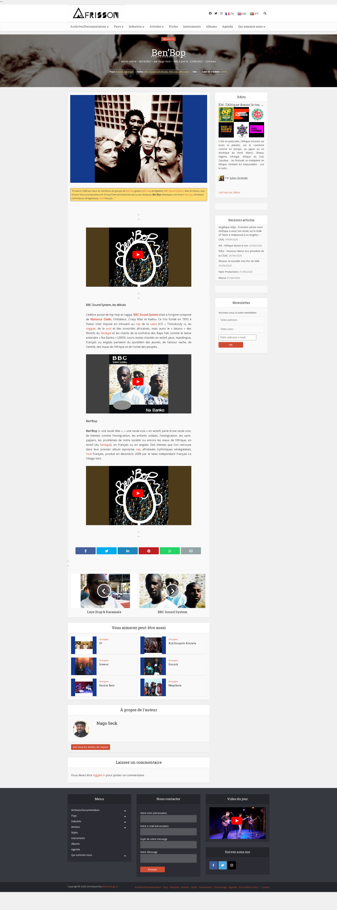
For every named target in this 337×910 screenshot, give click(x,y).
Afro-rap (173, 71)
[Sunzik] (153, 666)
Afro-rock (184, 71)
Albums (211, 26)
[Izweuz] (84, 666)
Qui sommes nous (250, 26)
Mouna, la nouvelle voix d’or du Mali (239, 261)
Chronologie (220, 887)
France (119, 71)
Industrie (135, 26)
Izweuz (103, 664)
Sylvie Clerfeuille (239, 178)
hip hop (130, 190)
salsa (153, 324)
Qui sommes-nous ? (249, 887)
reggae (90, 328)
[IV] (84, 645)
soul (108, 328)
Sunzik (173, 664)
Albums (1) (168, 39)
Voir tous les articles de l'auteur (90, 747)
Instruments (192, 26)
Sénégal (128, 71)
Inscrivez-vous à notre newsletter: (238, 312)
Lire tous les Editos (229, 192)
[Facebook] (213, 865)
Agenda (227, 26)
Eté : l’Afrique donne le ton (241, 105)
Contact (265, 887)
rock (101, 198)
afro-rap (146, 190)
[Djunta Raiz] (84, 687)
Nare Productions (229, 271)
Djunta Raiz (106, 685)
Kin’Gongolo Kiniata (182, 643)
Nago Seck (164, 61)
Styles (173, 26)
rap (138, 324)
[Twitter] (223, 865)
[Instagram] (232, 865)
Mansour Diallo (100, 319)
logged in (99, 775)
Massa (222, 278)
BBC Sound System (173, 190)
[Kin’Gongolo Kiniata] (153, 645)
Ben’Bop (168, 52)
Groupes (104, 639)
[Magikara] (153, 687)
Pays (117, 26)
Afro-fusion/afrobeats (156, 71)
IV (100, 643)
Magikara (174, 685)
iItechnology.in (110, 886)
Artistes (155, 26)
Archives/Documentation (88, 26)
